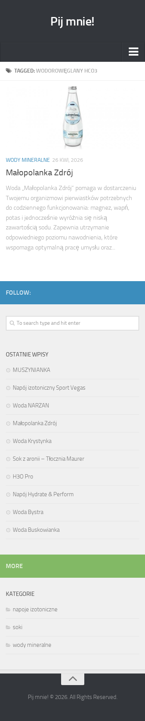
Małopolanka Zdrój (39, 173)
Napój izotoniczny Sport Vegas (49, 387)
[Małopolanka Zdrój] (72, 118)
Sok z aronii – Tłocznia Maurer (48, 458)
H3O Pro (23, 476)
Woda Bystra (28, 512)
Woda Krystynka (32, 441)
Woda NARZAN (31, 405)
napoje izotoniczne (35, 609)
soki (17, 627)
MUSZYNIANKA (31, 369)
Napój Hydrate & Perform (43, 494)
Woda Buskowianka (36, 529)
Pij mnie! (72, 21)
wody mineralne (28, 160)
